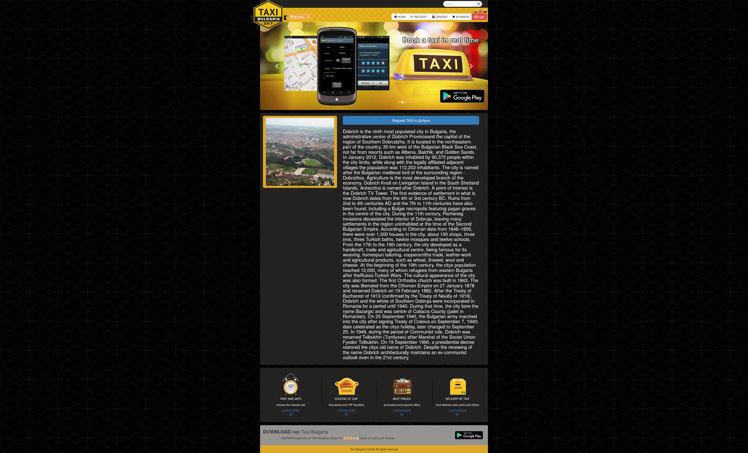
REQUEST (420, 17)
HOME (401, 17)
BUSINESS (462, 17)
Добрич (299, 17)
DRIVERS (441, 17)
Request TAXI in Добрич (411, 120)
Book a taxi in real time (440, 39)
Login (480, 17)
